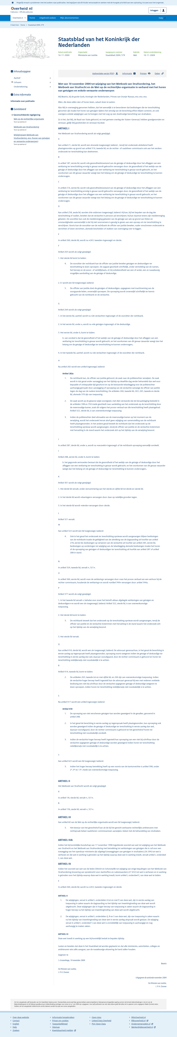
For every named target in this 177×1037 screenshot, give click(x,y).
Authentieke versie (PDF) (104, 74)
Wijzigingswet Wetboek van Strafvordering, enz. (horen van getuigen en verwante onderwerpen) (32, 138)
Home (32, 18)
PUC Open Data (99, 1024)
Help (15, 1027)
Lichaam (16, 82)
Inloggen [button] (154, 10)
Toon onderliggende (12, 82)
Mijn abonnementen (69, 18)
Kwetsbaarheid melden (62, 1030)
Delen (157, 73)
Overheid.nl (18, 19)
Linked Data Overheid (101, 1020)
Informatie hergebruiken (63, 1017)
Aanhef (17, 78)
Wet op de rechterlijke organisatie (29, 119)
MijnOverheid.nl (138, 1017)
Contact (16, 1020)
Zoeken (16, 1030)
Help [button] (161, 18)
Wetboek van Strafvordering (26, 127)
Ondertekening (20, 86)
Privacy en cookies (60, 1020)
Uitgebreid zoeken (47, 18)
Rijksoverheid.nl (138, 1020)
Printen (143, 73)
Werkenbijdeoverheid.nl (142, 1027)
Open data (96, 1017)
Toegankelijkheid (60, 1024)
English (16, 1024)
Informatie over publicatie (23, 101)
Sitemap (56, 1027)
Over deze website (21, 1017)
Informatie (127, 73)
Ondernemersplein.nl (140, 1024)
